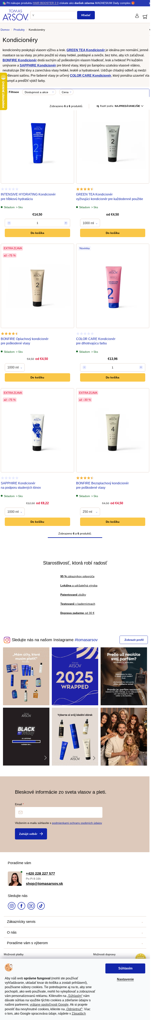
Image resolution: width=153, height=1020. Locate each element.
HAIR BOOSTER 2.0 (46, 3)
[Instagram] (12, 906)
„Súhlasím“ (74, 996)
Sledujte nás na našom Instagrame (43, 640)
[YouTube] (31, 906)
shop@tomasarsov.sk (44, 884)
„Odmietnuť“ (74, 1009)
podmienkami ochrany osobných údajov (77, 823)
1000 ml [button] (88, 223)
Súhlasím (125, 968)
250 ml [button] (87, 511)
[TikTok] (41, 906)
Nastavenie (125, 979)
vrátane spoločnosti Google (49, 1004)
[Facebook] (21, 906)
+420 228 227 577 (40, 873)
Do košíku (113, 232)
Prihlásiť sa (31, 833)
